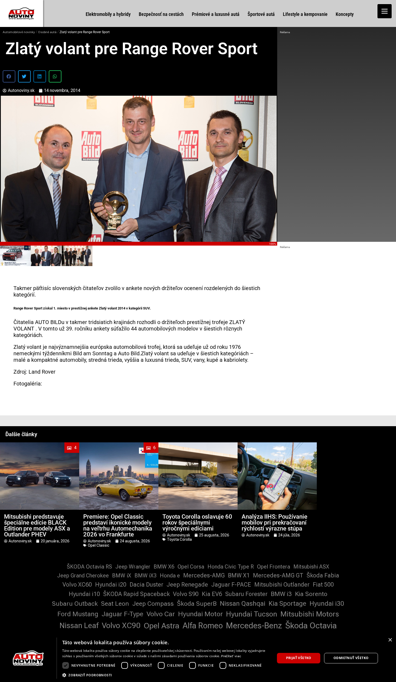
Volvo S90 (186, 594)
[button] (9, 76)
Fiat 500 (323, 584)
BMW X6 (164, 566)
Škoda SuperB (197, 603)
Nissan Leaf (79, 625)
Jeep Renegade (187, 584)
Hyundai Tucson (251, 614)
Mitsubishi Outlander (282, 584)
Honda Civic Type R (230, 566)
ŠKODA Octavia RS (89, 566)
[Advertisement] (336, 75)
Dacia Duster (146, 584)
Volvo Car (161, 614)
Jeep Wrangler (132, 566)
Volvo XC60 (77, 584)
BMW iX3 (145, 575)
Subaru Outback (75, 603)
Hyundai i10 (84, 594)
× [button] (390, 640)
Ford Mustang (77, 614)
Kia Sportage (287, 603)
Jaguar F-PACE (231, 584)
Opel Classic (98, 545)
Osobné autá (47, 32)
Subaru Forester (246, 594)
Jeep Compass (153, 603)
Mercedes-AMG (204, 575)
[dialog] (198, 658)
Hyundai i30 (327, 603)
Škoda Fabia (323, 575)
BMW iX (121, 575)
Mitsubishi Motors (309, 614)
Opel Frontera (273, 566)
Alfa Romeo (203, 625)
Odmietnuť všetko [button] (351, 658)
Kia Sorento (311, 594)
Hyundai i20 (110, 584)
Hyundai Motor (200, 614)
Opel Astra (161, 625)
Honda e (170, 575)
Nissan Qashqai (242, 603)
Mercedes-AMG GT (278, 575)
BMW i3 (281, 594)
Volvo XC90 (121, 625)
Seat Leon (115, 603)
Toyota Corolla (179, 539)
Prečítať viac (231, 656)
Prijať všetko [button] (298, 658)
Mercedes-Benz (254, 625)
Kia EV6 (212, 594)
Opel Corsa (191, 566)
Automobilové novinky (19, 32)
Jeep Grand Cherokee (83, 575)
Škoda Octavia (311, 625)
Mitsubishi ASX (311, 566)
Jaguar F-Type (122, 614)
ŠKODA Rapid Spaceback (136, 594)
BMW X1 (239, 575)
